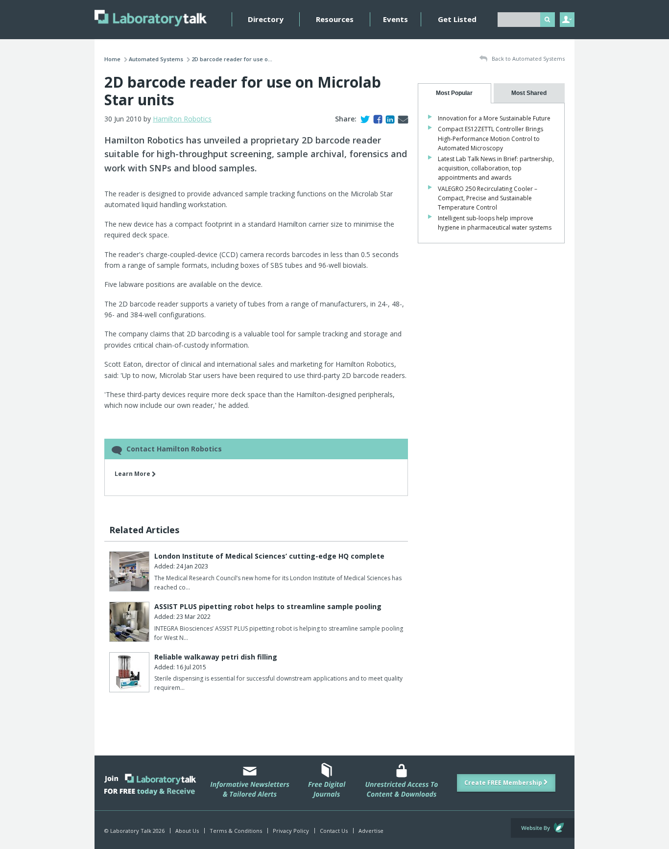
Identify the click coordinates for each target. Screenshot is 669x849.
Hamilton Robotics (182, 118)
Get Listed (457, 19)
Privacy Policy (291, 830)
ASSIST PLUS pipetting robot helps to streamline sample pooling (268, 606)
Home (112, 59)
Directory (266, 19)
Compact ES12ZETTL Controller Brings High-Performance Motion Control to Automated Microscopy (490, 138)
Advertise (370, 830)
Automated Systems (156, 59)
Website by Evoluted (542, 828)
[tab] (454, 93)
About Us (187, 830)
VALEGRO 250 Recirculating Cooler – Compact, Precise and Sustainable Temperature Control (487, 198)
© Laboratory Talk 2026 (134, 830)
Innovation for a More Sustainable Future (494, 118)
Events (395, 19)
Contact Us (334, 830)
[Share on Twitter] (363, 118)
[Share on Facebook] (376, 118)
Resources (335, 19)
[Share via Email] (401, 118)
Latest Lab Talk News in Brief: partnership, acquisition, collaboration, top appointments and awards (496, 168)
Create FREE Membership (504, 782)
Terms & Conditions (236, 830)
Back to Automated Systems (527, 58)
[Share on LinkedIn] (388, 118)
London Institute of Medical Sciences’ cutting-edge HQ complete (269, 556)
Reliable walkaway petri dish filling (215, 656)
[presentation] (454, 93)
